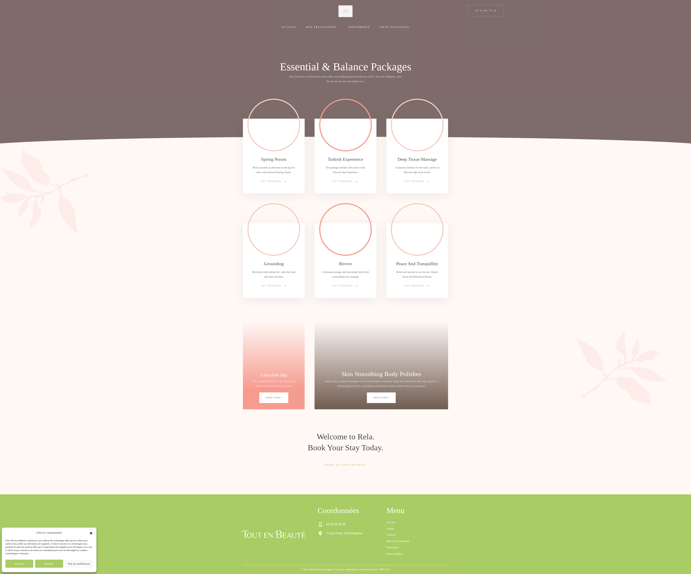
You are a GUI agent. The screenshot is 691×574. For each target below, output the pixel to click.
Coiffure (391, 534)
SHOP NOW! (274, 398)
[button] (91, 533)
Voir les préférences (79, 563)
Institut (390, 528)
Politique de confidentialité (345, 569)
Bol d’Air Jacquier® (398, 541)
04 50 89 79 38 (485, 11)
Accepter (19, 563)
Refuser (49, 563)
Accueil (289, 27)
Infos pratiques (395, 27)
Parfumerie (359, 27)
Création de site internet (368, 569)
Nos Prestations (321, 27)
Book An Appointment (345, 465)
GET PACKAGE (271, 181)
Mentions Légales (325, 569)
